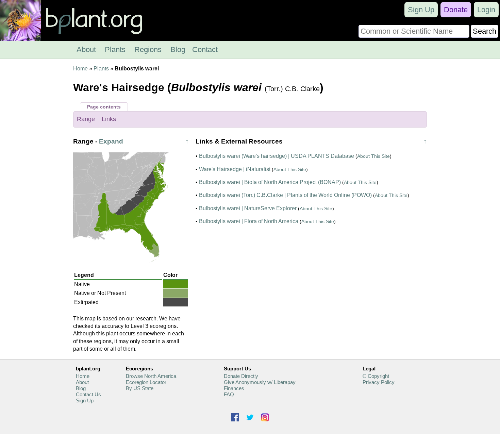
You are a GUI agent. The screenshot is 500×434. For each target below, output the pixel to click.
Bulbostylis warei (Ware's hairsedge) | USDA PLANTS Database (276, 156)
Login (486, 9)
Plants (115, 49)
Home (80, 68)
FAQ (229, 394)
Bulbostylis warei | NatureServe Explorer (248, 208)
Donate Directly (241, 376)
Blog (177, 49)
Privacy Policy (379, 382)
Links (109, 119)
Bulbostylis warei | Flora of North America (248, 221)
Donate (456, 9)
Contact (205, 49)
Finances (234, 388)
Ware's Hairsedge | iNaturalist (234, 169)
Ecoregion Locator (146, 382)
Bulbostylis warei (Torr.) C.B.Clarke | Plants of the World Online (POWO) (285, 195)
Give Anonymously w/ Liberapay (260, 382)
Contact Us (88, 394)
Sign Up (421, 9)
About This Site (373, 156)
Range (86, 119)
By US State (139, 388)
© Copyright (376, 376)
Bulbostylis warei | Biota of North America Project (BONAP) (270, 182)
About (86, 49)
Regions (148, 49)
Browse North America (151, 376)
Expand (111, 141)
